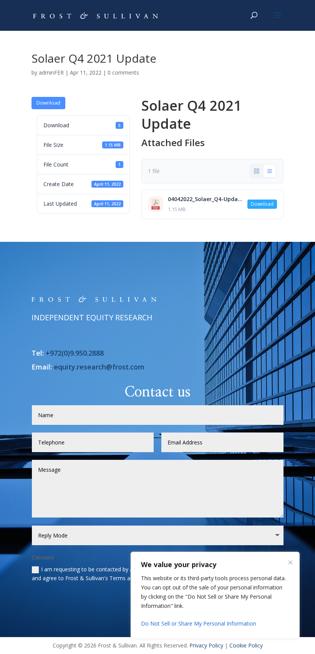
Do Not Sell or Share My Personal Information (198, 623)
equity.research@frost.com (99, 366)
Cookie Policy (246, 645)
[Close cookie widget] (290, 562)
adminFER (51, 72)
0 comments (123, 72)
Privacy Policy (206, 645)
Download (48, 102)
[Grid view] (256, 171)
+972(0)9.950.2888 (75, 353)
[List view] (270, 171)
